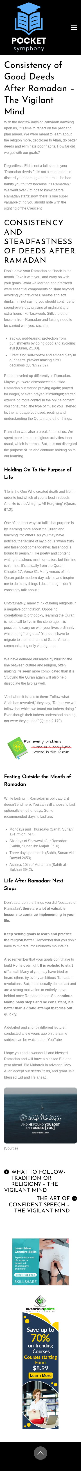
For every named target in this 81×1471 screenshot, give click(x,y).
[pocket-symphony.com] (29, 49)
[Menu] (74, 27)
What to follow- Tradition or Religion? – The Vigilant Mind (34, 1181)
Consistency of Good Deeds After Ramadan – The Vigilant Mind (39, 89)
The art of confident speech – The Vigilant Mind (42, 1205)
